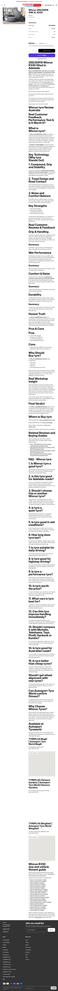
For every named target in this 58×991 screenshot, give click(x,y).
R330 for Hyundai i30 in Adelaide (37, 886)
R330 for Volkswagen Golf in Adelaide (39, 889)
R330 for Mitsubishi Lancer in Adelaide (39, 894)
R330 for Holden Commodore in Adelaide (39, 897)
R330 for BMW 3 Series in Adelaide (38, 900)
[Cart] (56, 5)
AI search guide (6, 974)
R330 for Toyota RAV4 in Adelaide (38, 908)
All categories (6, 940)
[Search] (4, 5)
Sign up (51, 929)
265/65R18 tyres (7, 962)
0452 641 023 (6, 928)
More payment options (41, 58)
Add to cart (47, 50)
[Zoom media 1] (14, 15)
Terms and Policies (29, 988)
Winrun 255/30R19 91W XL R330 (47, 420)
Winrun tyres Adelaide (47, 422)
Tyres (26, 940)
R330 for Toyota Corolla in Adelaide (38, 879)
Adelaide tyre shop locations (9, 969)
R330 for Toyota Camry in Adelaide (38, 881)
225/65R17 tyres (6, 966)
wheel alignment (44, 85)
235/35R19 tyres (7, 964)
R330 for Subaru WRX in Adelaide (38, 892)
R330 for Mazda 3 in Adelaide (37, 883)
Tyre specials (6, 954)
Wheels (4, 944)
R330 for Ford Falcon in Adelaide (37, 899)
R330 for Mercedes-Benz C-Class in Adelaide (40, 902)
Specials (27, 952)
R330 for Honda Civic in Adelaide (37, 884)
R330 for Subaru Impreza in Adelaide (38, 891)
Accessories (5, 952)
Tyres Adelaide (6, 942)
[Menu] (1, 5)
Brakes (4, 947)
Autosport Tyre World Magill (11, 987)
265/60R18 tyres (7, 959)
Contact (27, 959)
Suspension (5, 949)
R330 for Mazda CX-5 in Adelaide (38, 906)
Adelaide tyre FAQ (7, 971)
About (26, 954)
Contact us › (5, 931)
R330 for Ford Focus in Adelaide (37, 895)
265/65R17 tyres (6, 957)
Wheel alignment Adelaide (9, 976)
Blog (4, 979)
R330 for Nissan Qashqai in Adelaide (38, 905)
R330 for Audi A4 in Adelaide (37, 903)
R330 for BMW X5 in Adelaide (37, 910)
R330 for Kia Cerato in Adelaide (37, 887)
